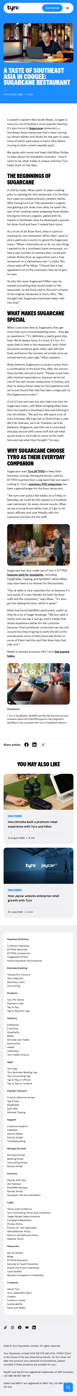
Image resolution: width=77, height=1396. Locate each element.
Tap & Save (13, 1101)
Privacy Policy (15, 1224)
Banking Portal (15, 1158)
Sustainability (15, 1304)
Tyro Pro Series (15, 999)
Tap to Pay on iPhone (19, 1079)
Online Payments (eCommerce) (24, 960)
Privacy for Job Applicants (22, 1227)
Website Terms (15, 1238)
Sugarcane (36, 128)
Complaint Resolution (19, 1220)
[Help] (68, 1387)
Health (11, 1047)
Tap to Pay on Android (19, 1083)
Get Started (52, 8)
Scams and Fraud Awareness (23, 1267)
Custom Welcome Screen (21, 1097)
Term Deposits (15, 978)
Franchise (12, 1028)
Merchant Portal (16, 1155)
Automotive (13, 1043)
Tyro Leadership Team (19, 1292)
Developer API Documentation (24, 1195)
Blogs (10, 1256)
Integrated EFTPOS (17, 957)
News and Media (16, 1307)
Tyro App (12, 1068)
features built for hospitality (25, 575)
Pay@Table (13, 1104)
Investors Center (16, 1300)
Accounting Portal (17, 1162)
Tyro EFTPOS (36, 471)
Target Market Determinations (23, 1216)
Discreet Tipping (16, 1112)
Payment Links (15, 1003)
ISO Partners (14, 1183)
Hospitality (13, 1032)
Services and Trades (18, 1039)
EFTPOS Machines (17, 949)
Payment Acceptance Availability (25, 1275)
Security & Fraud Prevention (22, 1264)
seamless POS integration (45, 484)
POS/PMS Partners (17, 1187)
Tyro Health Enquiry (18, 1054)
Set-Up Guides (15, 1137)
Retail (10, 1036)
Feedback (12, 1130)
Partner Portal (15, 1166)
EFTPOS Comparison (18, 953)
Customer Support (17, 1126)
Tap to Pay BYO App (18, 1010)
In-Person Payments (18, 945)
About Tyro (13, 1289)
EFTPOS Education (17, 1260)
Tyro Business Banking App (22, 1072)
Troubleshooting (16, 1141)
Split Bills (12, 1108)
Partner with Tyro (16, 1180)
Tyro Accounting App (19, 1076)
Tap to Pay (13, 1007)
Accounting (13, 985)
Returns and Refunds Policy (22, 1235)
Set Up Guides (15, 1252)
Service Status (15, 1133)
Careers (11, 1296)
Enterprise (13, 1024)
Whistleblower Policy (19, 1231)
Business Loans (16, 982)
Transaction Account (18, 974)
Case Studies (15, 816)
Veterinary (13, 1051)
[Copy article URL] (43, 744)
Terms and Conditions (19, 1209)
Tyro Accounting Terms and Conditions (29, 1212)
